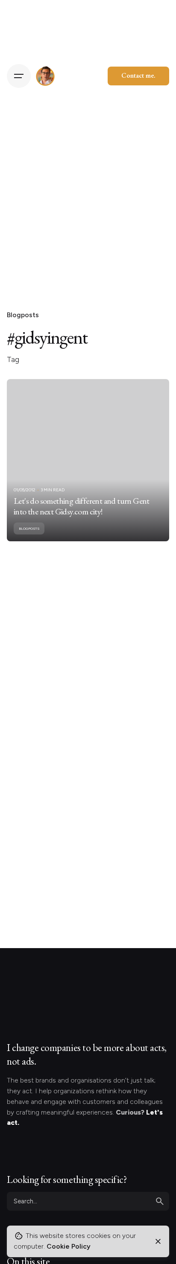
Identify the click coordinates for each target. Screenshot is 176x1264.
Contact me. (138, 75)
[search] (159, 1201)
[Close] (158, 1241)
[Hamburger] (19, 76)
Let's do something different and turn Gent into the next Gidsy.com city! (82, 506)
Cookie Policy (69, 1246)
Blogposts (23, 315)
